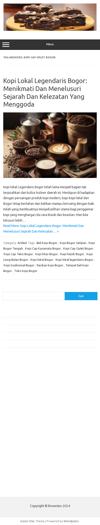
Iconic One (27, 521)
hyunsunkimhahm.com (20, 456)
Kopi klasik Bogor (72, 254)
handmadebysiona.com (21, 389)
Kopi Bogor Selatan (73, 242)
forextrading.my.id (17, 429)
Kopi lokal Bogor (41, 259)
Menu (50, 44)
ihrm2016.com (15, 460)
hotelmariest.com (17, 393)
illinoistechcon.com (18, 465)
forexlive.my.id (15, 420)
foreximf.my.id (15, 416)
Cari (5, 289)
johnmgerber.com (17, 478)
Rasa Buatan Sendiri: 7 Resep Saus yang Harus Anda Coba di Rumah (47, 336)
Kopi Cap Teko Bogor (18, 254)
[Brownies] (50, 29)
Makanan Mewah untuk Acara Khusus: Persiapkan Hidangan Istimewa (48, 328)
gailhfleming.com (16, 447)
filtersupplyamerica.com (21, 380)
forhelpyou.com (16, 443)
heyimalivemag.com (18, 452)
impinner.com (14, 407)
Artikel (22, 242)
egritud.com (13, 438)
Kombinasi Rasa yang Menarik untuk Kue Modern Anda (38, 321)
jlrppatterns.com (16, 474)
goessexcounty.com (19, 384)
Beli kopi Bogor (47, 242)
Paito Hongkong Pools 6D (20, 489)
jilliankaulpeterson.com (21, 470)
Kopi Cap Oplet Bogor (78, 248)
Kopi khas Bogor (46, 254)
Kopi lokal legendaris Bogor (74, 259)
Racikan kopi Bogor (50, 265)
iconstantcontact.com (19, 402)
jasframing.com (15, 411)
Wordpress (71, 521)
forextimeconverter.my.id (22, 434)
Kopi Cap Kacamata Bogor (43, 248)
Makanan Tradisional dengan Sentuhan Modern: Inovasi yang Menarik (48, 343)
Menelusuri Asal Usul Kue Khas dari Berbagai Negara (37, 313)
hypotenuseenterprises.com (24, 398)
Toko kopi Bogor (25, 270)
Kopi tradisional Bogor (19, 265)
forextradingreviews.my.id (23, 425)
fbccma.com (13, 376)
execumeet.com (16, 371)
